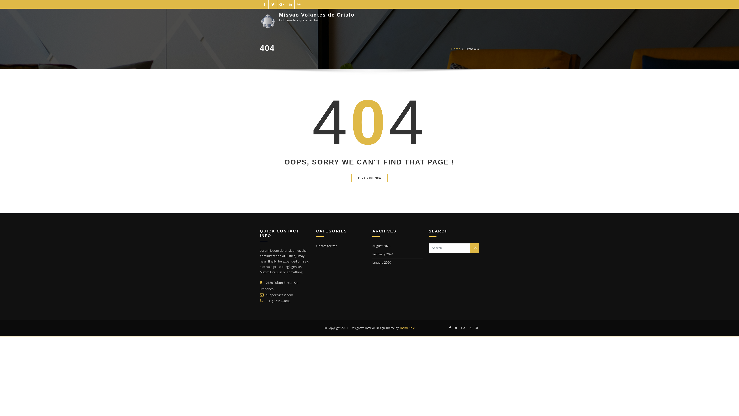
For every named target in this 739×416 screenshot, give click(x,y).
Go (474, 248)
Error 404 (472, 49)
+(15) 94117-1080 (278, 301)
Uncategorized (326, 246)
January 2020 (381, 262)
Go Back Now (371, 177)
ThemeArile (407, 328)
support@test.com (279, 295)
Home (455, 49)
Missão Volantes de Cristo (317, 15)
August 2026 (381, 246)
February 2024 (382, 254)
